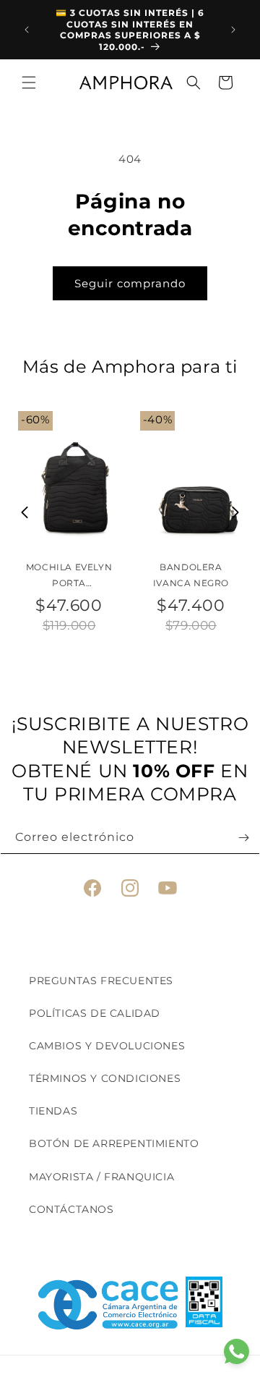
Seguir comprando (130, 283)
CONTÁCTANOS (71, 1209)
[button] (29, 82)
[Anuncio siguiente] (233, 30)
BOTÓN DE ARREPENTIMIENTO (114, 1143)
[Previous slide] (25, 512)
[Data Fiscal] (204, 1305)
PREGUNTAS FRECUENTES (101, 980)
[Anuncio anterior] (27, 30)
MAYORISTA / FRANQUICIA (101, 1176)
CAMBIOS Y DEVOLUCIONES (107, 1045)
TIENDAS (53, 1110)
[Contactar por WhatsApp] (236, 1351)
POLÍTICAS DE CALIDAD (94, 1013)
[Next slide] (236, 512)
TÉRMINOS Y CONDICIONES (105, 1078)
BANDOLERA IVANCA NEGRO (191, 575)
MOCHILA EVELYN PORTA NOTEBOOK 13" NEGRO (69, 576)
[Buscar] (193, 82)
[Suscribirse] (243, 838)
